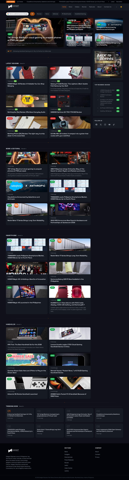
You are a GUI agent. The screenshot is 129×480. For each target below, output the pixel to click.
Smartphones (68, 457)
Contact (97, 454)
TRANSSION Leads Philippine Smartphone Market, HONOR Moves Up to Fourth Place (66, 1)
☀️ (121, 7)
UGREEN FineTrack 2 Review (105, 95)
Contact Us (107, 7)
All (32, 14)
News (70, 7)
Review (84, 7)
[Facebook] (96, 124)
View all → (22, 63)
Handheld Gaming (80, 14)
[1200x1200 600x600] (108, 77)
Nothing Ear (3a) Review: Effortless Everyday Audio (26, 112)
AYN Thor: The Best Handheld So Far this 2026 (25, 345)
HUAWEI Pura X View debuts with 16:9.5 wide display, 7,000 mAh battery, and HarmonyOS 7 (68, 304)
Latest (112, 1)
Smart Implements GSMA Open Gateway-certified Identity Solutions (108, 430)
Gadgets (67, 454)
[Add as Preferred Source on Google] (17, 13)
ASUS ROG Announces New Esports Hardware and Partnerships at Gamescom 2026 (69, 221)
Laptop (66, 471)
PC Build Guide (66, 14)
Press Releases (69, 460)
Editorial (55, 14)
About (99, 7)
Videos (77, 7)
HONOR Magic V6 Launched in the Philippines (24, 303)
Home (64, 7)
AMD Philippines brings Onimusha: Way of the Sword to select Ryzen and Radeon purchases (68, 170)
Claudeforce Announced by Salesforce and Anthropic (25, 1)
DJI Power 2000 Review (107, 108)
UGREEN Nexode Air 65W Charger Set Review (107, 91)
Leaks (66, 465)
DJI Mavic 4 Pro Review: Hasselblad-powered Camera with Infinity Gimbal (107, 102)
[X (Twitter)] (101, 124)
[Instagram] (105, 124)
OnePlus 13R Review (106, 111)
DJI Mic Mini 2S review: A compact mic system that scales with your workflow (69, 135)
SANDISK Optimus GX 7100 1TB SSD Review (66, 112)
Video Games (68, 468)
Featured (92, 7)
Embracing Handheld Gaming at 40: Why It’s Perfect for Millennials (32, 51)
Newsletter (119, 1)
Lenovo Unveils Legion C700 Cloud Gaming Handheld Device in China (66, 346)
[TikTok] (114, 124)
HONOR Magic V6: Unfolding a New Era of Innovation (27, 279)
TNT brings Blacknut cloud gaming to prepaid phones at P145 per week (25, 170)
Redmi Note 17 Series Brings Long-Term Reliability (106, 1)
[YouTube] (109, 124)
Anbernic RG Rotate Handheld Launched (22, 394)
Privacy (97, 457)
